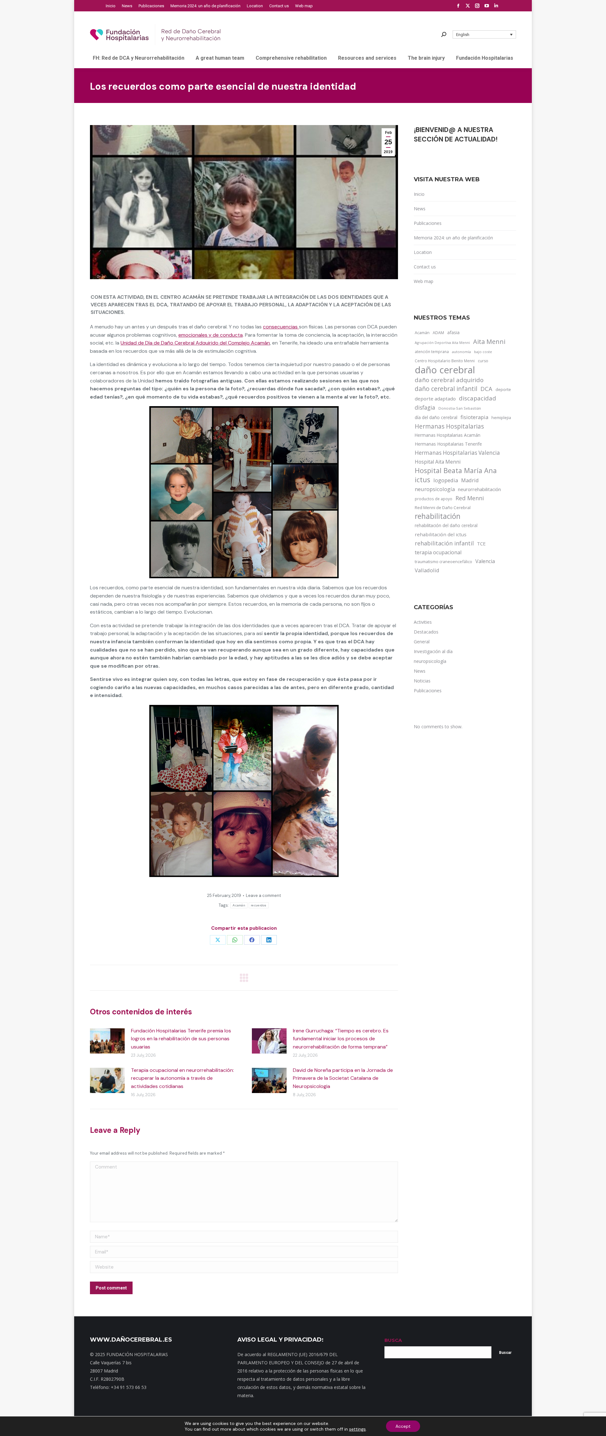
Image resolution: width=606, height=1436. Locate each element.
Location (423, 252)
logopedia (445, 480)
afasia (453, 332)
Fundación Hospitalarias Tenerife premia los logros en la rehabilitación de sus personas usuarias (181, 1038)
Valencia (485, 561)
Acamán (239, 905)
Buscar (505, 1352)
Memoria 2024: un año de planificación (453, 238)
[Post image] (107, 1041)
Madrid (470, 480)
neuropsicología (435, 489)
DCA (486, 389)
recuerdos (258, 905)
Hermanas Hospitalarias (449, 426)
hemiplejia (501, 417)
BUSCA (393, 1340)
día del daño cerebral (436, 417)
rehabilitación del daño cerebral (446, 525)
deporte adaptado (435, 398)
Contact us (425, 267)
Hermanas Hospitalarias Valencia (457, 452)
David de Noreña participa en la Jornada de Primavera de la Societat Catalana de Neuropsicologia (343, 1078)
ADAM (438, 332)
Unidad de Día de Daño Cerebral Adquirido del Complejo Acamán (195, 342)
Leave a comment (263, 895)
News (419, 209)
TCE (481, 543)
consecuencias (281, 326)
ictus (422, 480)
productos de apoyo (433, 498)
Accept (403, 1426)
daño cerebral (445, 370)
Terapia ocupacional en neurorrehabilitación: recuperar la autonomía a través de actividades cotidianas (182, 1078)
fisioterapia (474, 417)
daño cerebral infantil (446, 389)
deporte (503, 389)
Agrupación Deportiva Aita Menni (442, 342)
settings (357, 1429)
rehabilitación (437, 516)
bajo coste (483, 351)
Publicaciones (428, 223)
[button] (484, 34)
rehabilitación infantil (444, 543)
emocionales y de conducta (210, 335)
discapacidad (477, 398)
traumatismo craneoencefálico (443, 561)
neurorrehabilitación (479, 489)
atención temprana (432, 351)
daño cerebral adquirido (449, 380)
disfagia (425, 407)
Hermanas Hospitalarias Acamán (447, 435)
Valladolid (427, 570)
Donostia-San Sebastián (459, 408)
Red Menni (469, 498)
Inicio (419, 194)
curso (483, 361)
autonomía (461, 351)
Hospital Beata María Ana (456, 470)
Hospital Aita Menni (437, 461)
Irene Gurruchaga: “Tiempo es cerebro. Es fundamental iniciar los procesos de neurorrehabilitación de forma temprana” (341, 1038)
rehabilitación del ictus (440, 534)
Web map (423, 281)
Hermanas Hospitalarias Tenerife (448, 444)
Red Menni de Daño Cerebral (443, 507)
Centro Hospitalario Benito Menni (445, 360)
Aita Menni (489, 342)
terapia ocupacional (438, 552)
